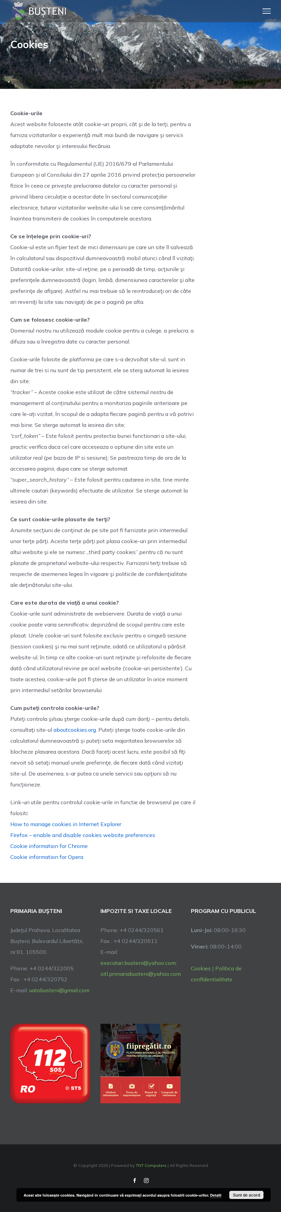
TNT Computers (151, 1165)
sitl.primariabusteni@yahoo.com (140, 973)
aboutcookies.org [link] (74, 729)
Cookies (201, 968)
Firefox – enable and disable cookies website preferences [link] (82, 835)
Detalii (215, 1195)
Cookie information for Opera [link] (46, 856)
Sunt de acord (246, 1195)
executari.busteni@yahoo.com (138, 962)
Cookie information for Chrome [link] (49, 846)
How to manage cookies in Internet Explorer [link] (65, 824)
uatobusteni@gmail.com (59, 990)
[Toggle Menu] (267, 11)
